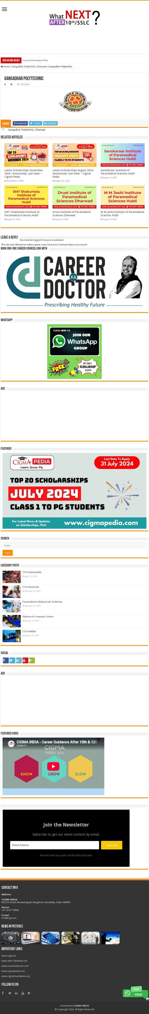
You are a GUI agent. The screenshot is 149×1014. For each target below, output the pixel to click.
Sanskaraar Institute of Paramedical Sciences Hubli (118, 172)
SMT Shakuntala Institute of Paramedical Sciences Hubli (21, 213)
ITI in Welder (29, 631)
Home (6, 66)
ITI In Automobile (32, 572)
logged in (38, 240)
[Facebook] (6, 660)
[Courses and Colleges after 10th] (74, 17)
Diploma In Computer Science (38, 616)
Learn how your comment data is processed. (64, 244)
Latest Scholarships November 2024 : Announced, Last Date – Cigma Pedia (23, 173)
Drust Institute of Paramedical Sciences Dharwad (71, 213)
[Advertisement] (74, 42)
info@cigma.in (9, 918)
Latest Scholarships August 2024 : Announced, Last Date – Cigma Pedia (73, 173)
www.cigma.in (8, 955)
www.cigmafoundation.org (15, 976)
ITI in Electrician (31, 587)
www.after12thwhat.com (14, 960)
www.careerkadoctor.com (15, 966)
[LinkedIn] (19, 660)
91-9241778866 (11, 910)
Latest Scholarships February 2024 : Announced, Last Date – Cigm (55, 60)
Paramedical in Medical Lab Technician (42, 601)
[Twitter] (12, 660)
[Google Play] (32, 660)
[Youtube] (25, 660)
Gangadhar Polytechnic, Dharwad (29, 66)
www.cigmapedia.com (13, 971)
